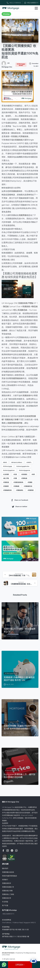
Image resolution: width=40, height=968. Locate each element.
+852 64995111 (32, 3)
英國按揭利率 (6, 883)
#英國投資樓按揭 (18, 482)
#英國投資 (6, 482)
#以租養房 (6, 474)
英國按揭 (19, 139)
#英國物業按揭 (7, 490)
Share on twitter (21, 506)
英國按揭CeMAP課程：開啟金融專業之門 (20, 630)
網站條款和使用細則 (8, 953)
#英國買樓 (30, 490)
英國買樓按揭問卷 (15, 423)
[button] (33, 961)
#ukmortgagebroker (22, 466)
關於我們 (5, 868)
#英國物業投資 (28, 486)
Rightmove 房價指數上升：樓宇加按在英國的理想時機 (19, 775)
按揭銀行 (5, 879)
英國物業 (15, 191)
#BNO (5, 462)
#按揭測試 (24, 474)
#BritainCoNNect (16, 462)
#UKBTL (29, 462)
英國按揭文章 (6, 898)
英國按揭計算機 (11, 419)
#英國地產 (24, 478)
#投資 (15, 474)
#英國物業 (16, 486)
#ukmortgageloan (9, 470)
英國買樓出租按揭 (8, 872)
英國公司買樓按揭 (20, 136)
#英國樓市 (6, 486)
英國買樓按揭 (17, 378)
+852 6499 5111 (8, 914)
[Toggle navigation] (36, 8)
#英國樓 (30, 482)
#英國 (15, 478)
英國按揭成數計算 (8, 887)
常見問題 (5, 902)
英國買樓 (22, 215)
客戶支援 (5, 905)
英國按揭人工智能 (8, 894)
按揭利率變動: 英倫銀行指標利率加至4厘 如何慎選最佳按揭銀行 (20, 727)
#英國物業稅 (19, 490)
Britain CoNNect (8, 436)
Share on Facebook (21, 500)
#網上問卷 (6, 478)
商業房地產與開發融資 (9, 876)
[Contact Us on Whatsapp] (4, 965)
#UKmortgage (7, 466)
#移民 (33, 474)
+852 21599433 (15, 3)
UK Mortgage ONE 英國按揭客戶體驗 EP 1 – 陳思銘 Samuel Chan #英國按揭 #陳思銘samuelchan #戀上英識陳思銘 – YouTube (20, 306)
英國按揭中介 (28, 395)
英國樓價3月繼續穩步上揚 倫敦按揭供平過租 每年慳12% (19, 678)
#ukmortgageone (24, 470)
